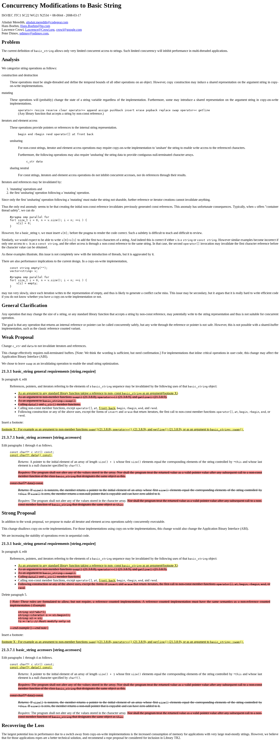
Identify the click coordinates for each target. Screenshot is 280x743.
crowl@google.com (69, 29)
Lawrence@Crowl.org (40, 29)
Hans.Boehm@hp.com (35, 26)
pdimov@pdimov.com (33, 33)
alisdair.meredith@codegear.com (47, 22)
